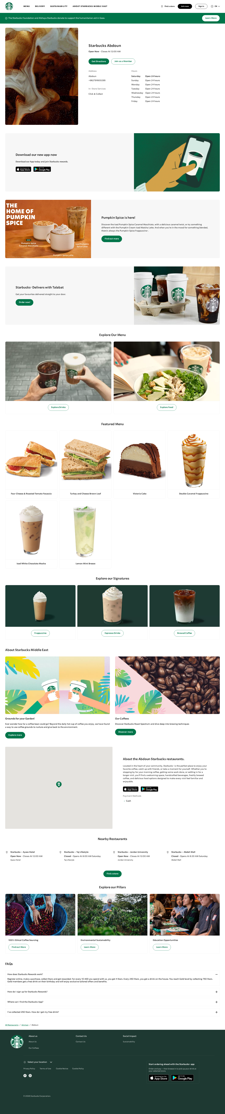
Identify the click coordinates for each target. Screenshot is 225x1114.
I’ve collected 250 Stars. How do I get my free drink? (33, 1012)
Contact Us (80, 1042)
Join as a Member (123, 61)
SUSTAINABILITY (59, 6)
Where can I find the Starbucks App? (25, 1002)
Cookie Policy (78, 1069)
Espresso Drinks (112, 633)
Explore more (15, 735)
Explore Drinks (58, 407)
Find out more (112, 239)
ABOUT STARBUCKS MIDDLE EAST (90, 6)
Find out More (19, 947)
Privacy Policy (29, 1069)
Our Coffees (34, 1048)
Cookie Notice (62, 1069)
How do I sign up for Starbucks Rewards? (27, 992)
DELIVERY (40, 6)
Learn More (211, 18)
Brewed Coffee (184, 633)
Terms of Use (45, 1069)
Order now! (24, 302)
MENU (26, 6)
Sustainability (129, 1042)
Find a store (112, 874)
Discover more (125, 732)
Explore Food (166, 407)
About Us (33, 1042)
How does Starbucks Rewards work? (25, 974)
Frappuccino (40, 633)
